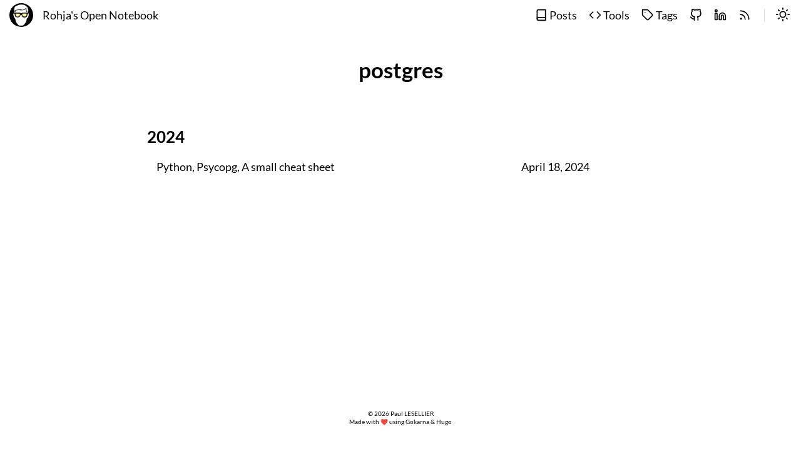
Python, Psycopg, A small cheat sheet (245, 167)
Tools (615, 15)
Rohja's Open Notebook (100, 15)
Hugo (444, 421)
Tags (666, 15)
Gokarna (417, 421)
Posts (562, 15)
